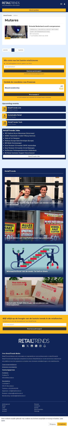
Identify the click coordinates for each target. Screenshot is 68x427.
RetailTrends (7, 15)
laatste (20, 50)
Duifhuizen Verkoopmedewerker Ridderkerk (20, 150)
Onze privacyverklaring (9, 364)
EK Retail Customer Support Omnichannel (20, 153)
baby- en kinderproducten (39, 31)
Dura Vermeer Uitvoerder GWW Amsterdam (20, 145)
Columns (37, 406)
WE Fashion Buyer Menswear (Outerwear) (19, 133)
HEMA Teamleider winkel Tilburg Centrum (20, 136)
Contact (4, 409)
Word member (34, 10)
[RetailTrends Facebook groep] (23, 346)
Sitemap (36, 411)
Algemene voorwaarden (9, 367)
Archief (4, 411)
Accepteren (62, 424)
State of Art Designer (12, 138)
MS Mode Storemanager (13, 143)
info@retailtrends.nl (15, 391)
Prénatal (33, 29)
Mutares (55, 29)
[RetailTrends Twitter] (27, 346)
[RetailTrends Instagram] (40, 346)
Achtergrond (6, 404)
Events (36, 407)
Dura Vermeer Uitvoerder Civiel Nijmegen (20, 148)
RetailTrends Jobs (34, 156)
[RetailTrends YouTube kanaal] (31, 346)
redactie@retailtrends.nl (15, 393)
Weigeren (52, 424)
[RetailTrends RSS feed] (36, 346)
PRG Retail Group (44, 29)
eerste (5, 50)
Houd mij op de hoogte (34, 71)
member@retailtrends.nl (17, 396)
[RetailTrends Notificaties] (44, 346)
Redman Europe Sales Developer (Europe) (19, 141)
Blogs (4, 406)
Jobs (3, 407)
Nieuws (36, 404)
